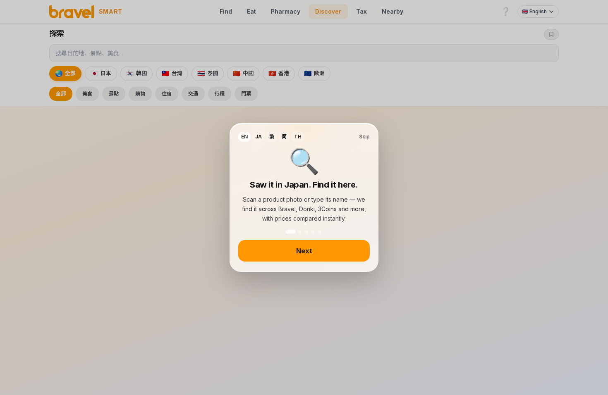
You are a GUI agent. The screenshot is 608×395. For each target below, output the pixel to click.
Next (304, 251)
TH (298, 136)
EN (244, 136)
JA (258, 136)
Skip (364, 136)
